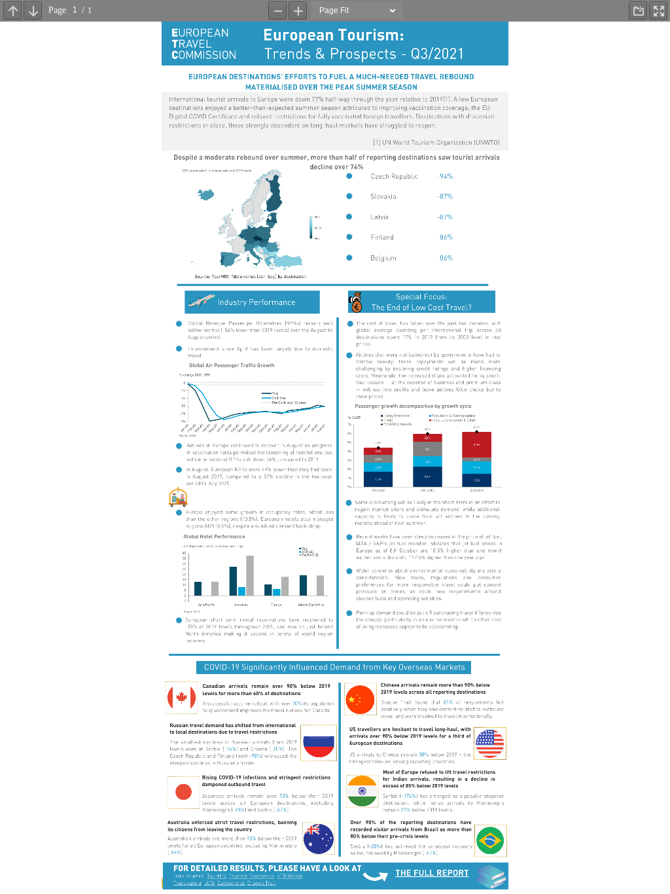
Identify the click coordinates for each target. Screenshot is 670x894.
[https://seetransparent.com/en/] (187, 883)
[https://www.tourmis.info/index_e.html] (216, 876)
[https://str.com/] (289, 876)
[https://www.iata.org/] (209, 883)
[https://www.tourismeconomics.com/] (251, 876)
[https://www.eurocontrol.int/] (230, 883)
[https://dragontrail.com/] (261, 883)
